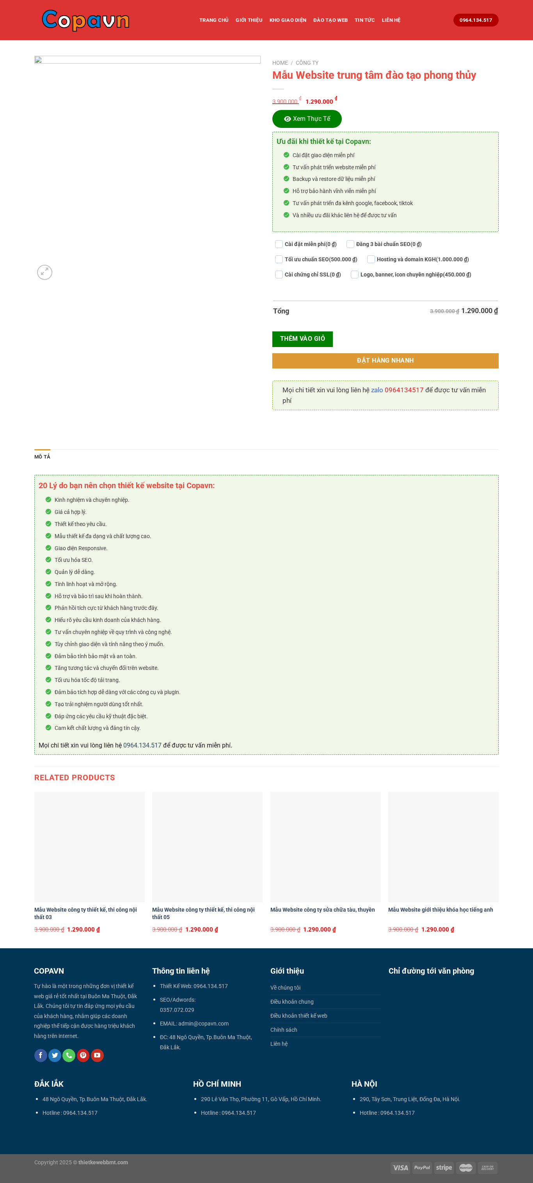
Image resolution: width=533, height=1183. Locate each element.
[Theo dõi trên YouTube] (97, 1055)
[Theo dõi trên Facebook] (40, 1055)
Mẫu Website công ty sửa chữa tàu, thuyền (322, 910)
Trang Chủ (214, 20)
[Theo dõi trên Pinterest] (83, 1055)
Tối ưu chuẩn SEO (321, 259)
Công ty (307, 63)
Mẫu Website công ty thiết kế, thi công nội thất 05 (203, 914)
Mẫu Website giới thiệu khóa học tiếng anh (440, 910)
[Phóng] (44, 272)
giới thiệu (249, 20)
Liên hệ (391, 20)
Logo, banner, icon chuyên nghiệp (416, 274)
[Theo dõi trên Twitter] (54, 1055)
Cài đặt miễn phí (311, 244)
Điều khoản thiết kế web (298, 1016)
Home (280, 63)
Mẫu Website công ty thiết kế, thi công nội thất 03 (85, 914)
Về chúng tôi (285, 988)
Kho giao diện (288, 20)
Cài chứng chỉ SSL (313, 274)
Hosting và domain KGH (423, 259)
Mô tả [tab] (42, 457)
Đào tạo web (330, 20)
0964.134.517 (142, 745)
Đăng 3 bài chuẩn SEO (389, 244)
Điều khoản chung (292, 1002)
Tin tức (365, 20)
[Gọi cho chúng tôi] (68, 1055)
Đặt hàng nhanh (385, 360)
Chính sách (283, 1030)
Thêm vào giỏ (302, 338)
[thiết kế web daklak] (111, 20)
